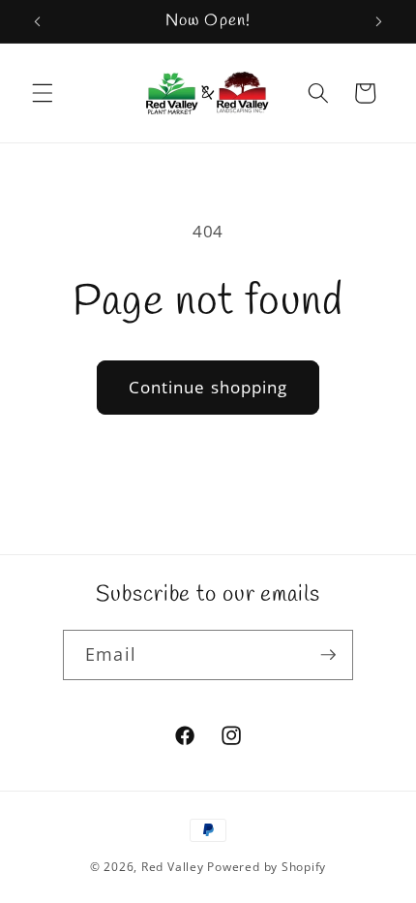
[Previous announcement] (37, 21)
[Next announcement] (379, 21)
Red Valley (172, 866)
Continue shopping (208, 387)
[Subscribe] (328, 655)
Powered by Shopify (266, 866)
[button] (42, 93)
